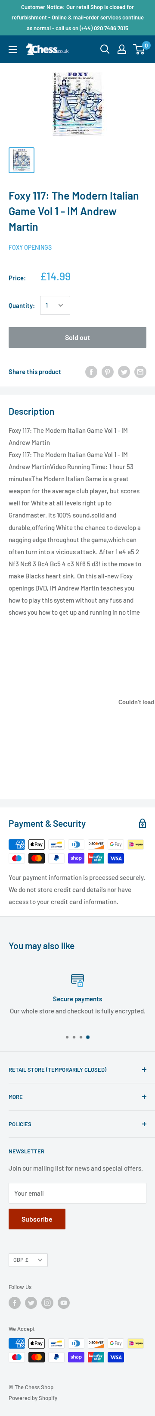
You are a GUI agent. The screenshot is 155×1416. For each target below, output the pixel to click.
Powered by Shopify (33, 1397)
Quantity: (22, 305)
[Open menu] (13, 49)
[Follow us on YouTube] (64, 1303)
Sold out (77, 337)
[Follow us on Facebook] (15, 1303)
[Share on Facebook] (91, 371)
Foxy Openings (30, 247)
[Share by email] (140, 371)
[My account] (122, 49)
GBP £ (20, 1259)
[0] (139, 49)
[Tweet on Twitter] (124, 371)
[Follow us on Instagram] (47, 1303)
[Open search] (105, 49)
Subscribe (37, 1219)
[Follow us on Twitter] (31, 1303)
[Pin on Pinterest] (108, 371)
